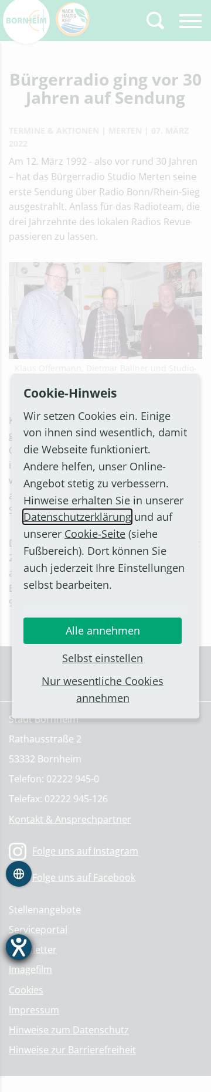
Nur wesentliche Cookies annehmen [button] (103, 689)
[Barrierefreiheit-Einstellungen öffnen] (19, 947)
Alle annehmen (103, 630)
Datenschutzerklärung (77, 517)
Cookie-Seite (94, 534)
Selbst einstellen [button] (102, 658)
